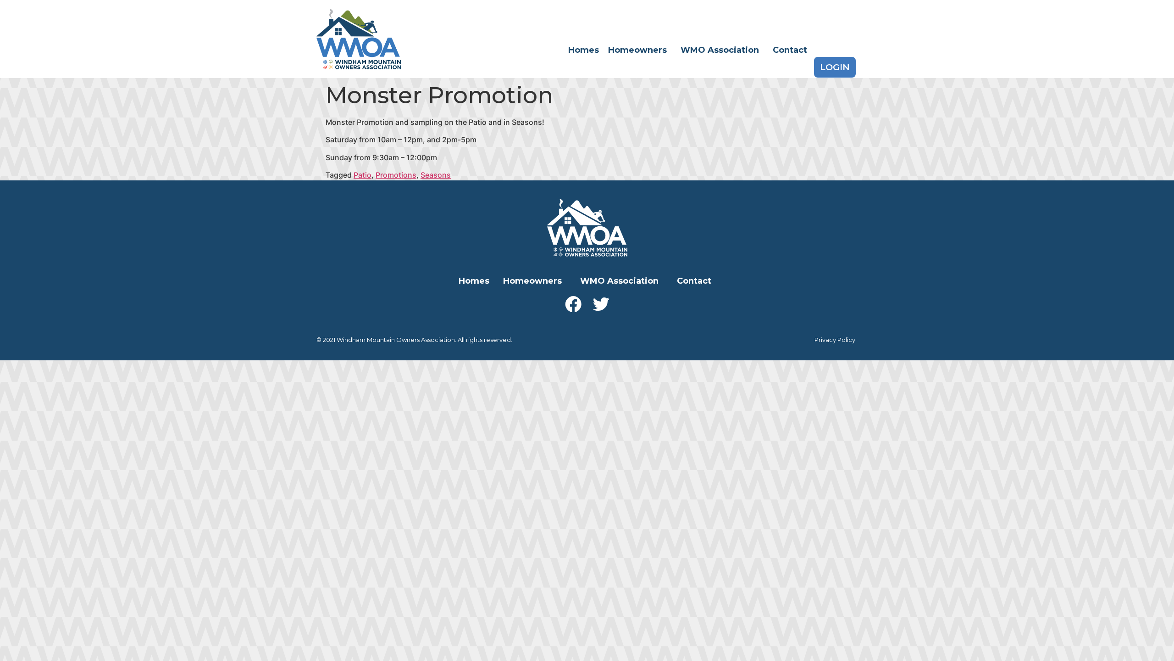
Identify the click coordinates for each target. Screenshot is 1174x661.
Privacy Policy (834, 339)
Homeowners (637, 50)
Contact (790, 50)
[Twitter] (601, 304)
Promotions (396, 174)
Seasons (436, 174)
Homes (583, 50)
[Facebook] (573, 304)
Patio (362, 174)
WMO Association (720, 50)
